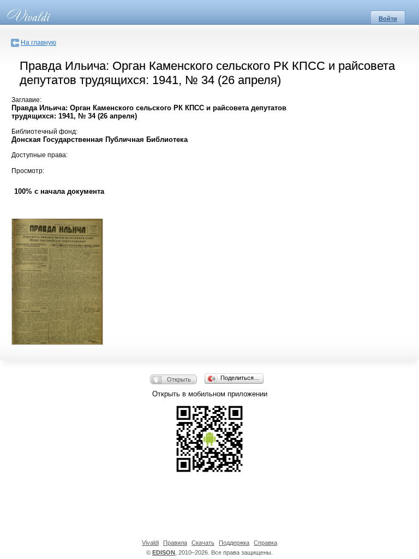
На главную (38, 42)
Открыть (179, 379)
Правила (175, 542)
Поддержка (234, 542)
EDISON (163, 552)
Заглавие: (26, 100)
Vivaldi (150, 542)
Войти (388, 18)
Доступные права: (39, 155)
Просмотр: (27, 171)
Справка (265, 542)
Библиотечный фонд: (44, 131)
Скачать (202, 542)
